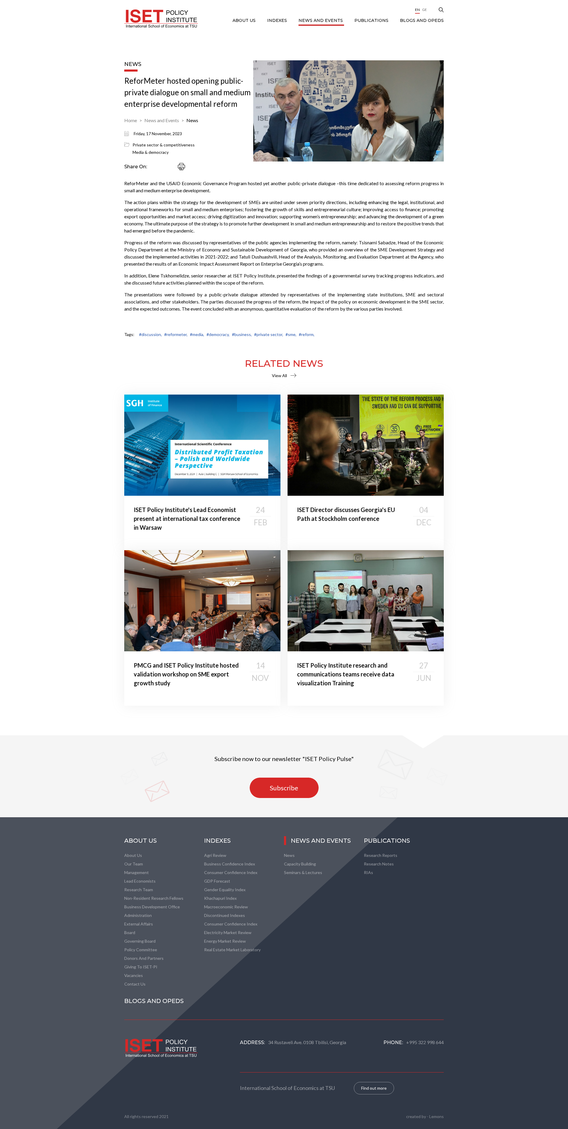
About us (133, 855)
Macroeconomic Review (226, 906)
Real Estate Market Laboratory (232, 949)
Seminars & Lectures (303, 872)
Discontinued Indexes (224, 915)
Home (130, 120)
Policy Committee (140, 949)
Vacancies (133, 975)
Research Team (138, 889)
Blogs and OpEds (422, 20)
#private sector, (268, 334)
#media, (197, 334)
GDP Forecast (217, 881)
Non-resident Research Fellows (153, 898)
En (417, 9)
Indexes (277, 20)
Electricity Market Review (227, 932)
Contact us (135, 983)
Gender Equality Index (225, 889)
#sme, (290, 334)
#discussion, (150, 334)
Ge (424, 9)
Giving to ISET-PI (140, 966)
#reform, (306, 334)
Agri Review (215, 855)
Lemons (436, 1116)
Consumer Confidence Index (230, 872)
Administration (138, 915)
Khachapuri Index (220, 898)
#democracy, (218, 334)
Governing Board (140, 941)
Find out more (374, 1088)
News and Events (321, 20)
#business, (242, 334)
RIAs (368, 872)
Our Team (133, 863)
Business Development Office (152, 906)
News (192, 120)
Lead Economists (140, 881)
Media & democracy (151, 152)
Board (129, 932)
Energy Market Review (225, 941)
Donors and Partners (144, 958)
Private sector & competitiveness (164, 144)
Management (136, 872)
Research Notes (379, 863)
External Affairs (138, 923)
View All (279, 375)
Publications (372, 20)
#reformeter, (176, 334)
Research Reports (380, 855)
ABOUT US (245, 20)
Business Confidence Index (229, 863)
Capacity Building (300, 863)
